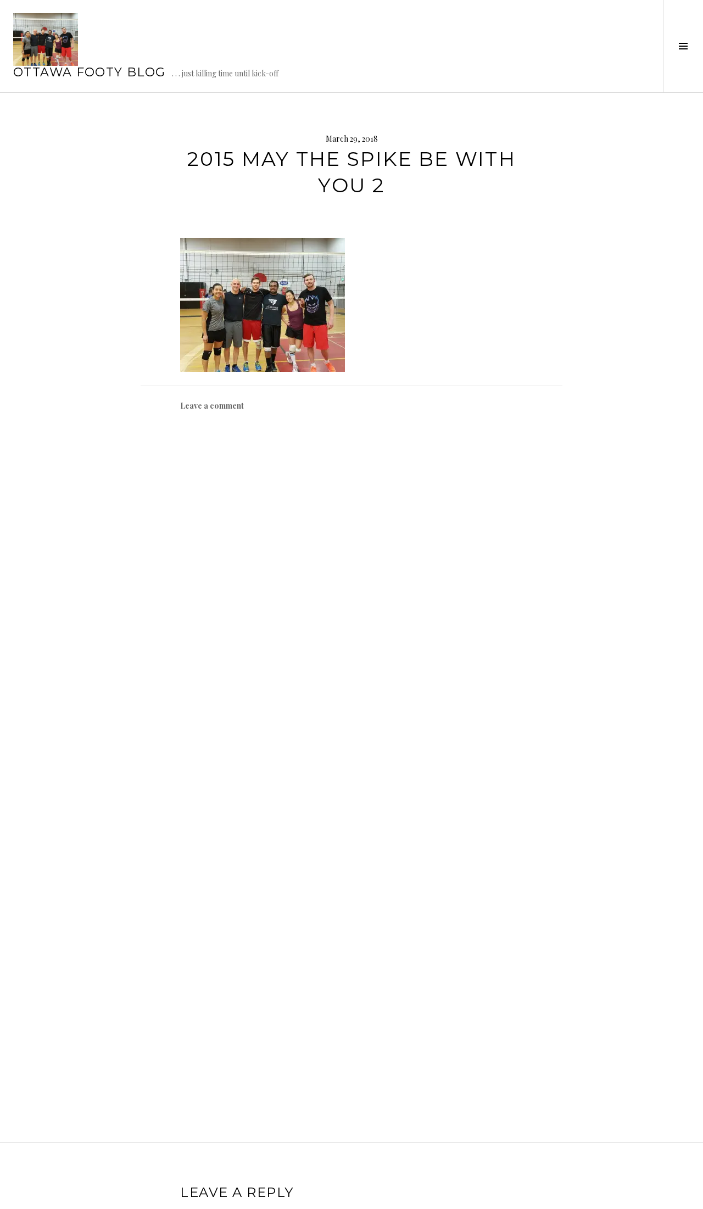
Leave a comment (212, 405)
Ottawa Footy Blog (89, 72)
